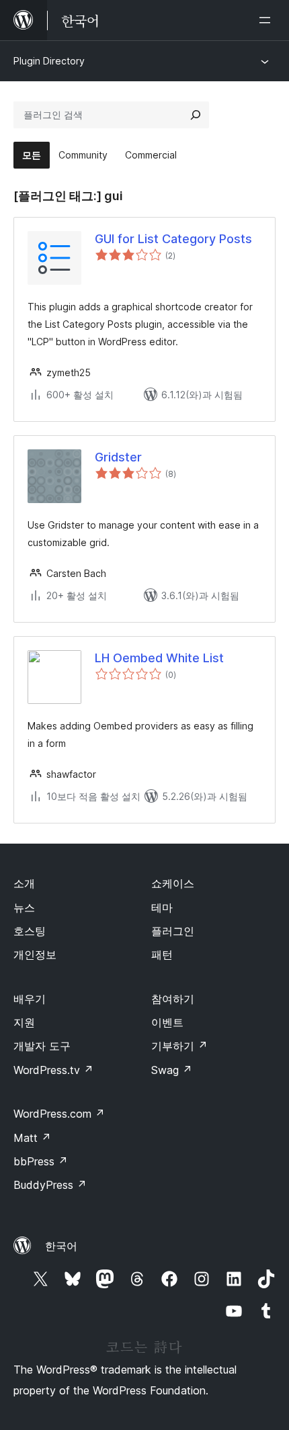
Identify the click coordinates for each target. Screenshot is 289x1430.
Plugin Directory (49, 60)
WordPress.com (59, 1113)
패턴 (162, 954)
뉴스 (24, 907)
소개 (24, 883)
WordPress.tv (53, 1070)
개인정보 (34, 954)
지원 (24, 1022)
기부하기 (179, 1046)
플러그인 (172, 931)
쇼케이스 (172, 883)
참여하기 (172, 999)
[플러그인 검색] (195, 114)
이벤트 (167, 1022)
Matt (32, 1138)
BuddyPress (50, 1185)
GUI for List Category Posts (173, 239)
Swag (171, 1070)
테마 (162, 907)
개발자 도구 (42, 1046)
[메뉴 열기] (267, 20)
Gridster (118, 457)
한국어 (61, 1246)
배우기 (29, 999)
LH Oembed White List (159, 658)
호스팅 (29, 931)
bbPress (40, 1161)
